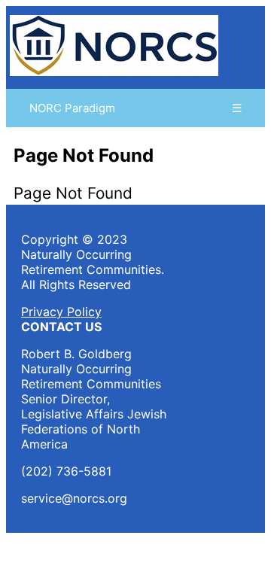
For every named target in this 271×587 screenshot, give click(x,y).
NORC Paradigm (72, 108)
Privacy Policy (61, 311)
